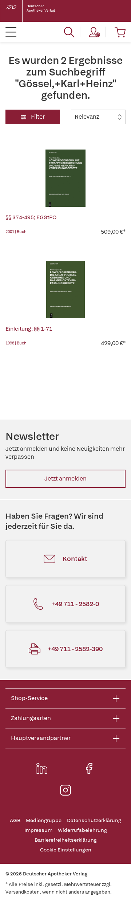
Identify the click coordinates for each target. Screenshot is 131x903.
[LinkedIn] (41, 768)
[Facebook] (89, 768)
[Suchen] (69, 32)
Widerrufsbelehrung (82, 830)
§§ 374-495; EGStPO (30, 217)
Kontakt (75, 559)
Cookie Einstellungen (65, 850)
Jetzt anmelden (65, 478)
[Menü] (11, 32)
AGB (15, 820)
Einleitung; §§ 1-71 (28, 329)
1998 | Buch (16, 343)
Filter (37, 116)
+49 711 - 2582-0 (75, 604)
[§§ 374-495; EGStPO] (65, 178)
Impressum (38, 830)
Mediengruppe (43, 820)
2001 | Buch (16, 231)
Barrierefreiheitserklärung (66, 840)
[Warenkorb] (120, 32)
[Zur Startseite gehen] (36, 11)
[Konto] (95, 32)
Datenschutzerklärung (94, 820)
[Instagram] (65, 790)
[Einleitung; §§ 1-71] (65, 289)
